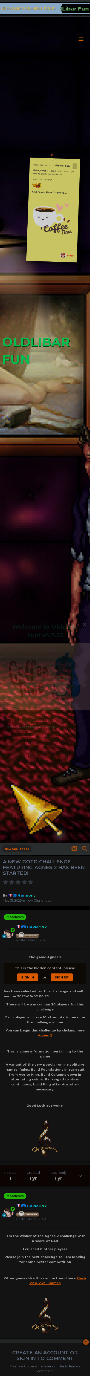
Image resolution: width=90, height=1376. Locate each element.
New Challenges (38, 900)
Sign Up (62, 977)
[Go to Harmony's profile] (8, 933)
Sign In (27, 977)
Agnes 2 (45, 1035)
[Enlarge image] (53, 218)
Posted (31, 940)
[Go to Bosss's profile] (63, 256)
